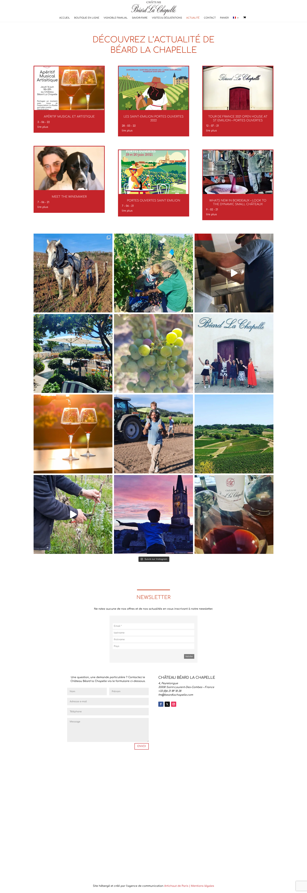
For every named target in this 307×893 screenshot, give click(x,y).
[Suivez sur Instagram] (173, 704)
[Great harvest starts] (234, 273)
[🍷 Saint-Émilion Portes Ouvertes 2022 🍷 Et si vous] (234, 433)
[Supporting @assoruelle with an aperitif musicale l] (234, 353)
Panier (224, 18)
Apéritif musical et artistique (69, 116)
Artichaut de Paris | (177, 886)
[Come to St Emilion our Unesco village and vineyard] (73, 353)
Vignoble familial (116, 18)
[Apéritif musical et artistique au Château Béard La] (73, 433)
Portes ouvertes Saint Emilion (153, 200)
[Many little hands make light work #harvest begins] (153, 273)
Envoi (141, 746)
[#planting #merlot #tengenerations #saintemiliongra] (153, 433)
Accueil (64, 18)
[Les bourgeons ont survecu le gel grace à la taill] (73, 514)
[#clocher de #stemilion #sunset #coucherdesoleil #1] (153, 514)
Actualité (193, 18)
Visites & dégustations (167, 18)
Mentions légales (202, 886)
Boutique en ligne (86, 18)
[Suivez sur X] (167, 704)
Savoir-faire (140, 18)
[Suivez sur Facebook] (160, 704)
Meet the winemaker (69, 196)
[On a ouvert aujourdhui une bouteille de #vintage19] (234, 514)
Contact (210, 18)
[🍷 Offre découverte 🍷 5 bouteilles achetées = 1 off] (73, 273)
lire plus (42, 127)
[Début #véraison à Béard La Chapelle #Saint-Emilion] (153, 353)
